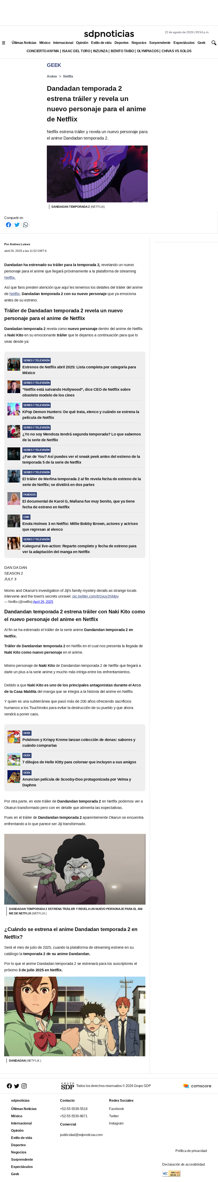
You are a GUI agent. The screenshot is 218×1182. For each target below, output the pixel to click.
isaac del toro (76, 51)
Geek (201, 43)
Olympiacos (148, 51)
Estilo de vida (101, 43)
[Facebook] (8, 224)
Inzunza (100, 51)
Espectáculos (184, 43)
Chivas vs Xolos (176, 51)
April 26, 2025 (43, 602)
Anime (52, 76)
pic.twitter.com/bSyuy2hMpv (95, 596)
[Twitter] (17, 224)
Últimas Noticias (24, 43)
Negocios (139, 43)
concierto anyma (43, 51)
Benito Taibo (122, 51)
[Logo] (109, 34)
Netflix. (10, 277)
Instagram (116, 1123)
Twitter (114, 1116)
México (44, 43)
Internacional (63, 43)
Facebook (116, 1109)
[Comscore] (197, 1085)
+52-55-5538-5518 (73, 1109)
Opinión (82, 43)
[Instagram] (24, 1085)
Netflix (68, 76)
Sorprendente (160, 43)
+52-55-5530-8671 (73, 1116)
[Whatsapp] (25, 224)
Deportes (122, 43)
